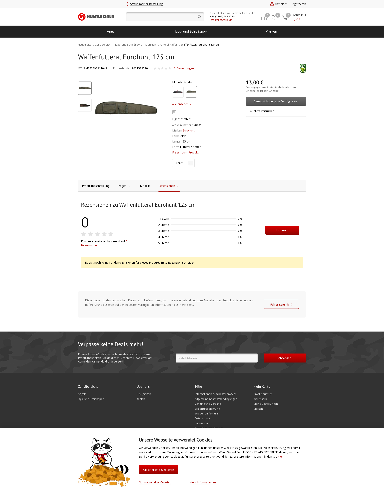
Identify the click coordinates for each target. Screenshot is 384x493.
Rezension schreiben (282, 231)
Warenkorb (260, 399)
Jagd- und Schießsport (191, 31)
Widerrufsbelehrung (207, 408)
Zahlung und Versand (208, 403)
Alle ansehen (180, 104)
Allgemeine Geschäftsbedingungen (216, 399)
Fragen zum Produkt (185, 152)
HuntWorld (96, 16)
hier (280, 456)
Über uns (143, 387)
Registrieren (298, 4)
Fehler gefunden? (281, 304)
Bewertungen (184, 68)
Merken (258, 408)
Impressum (202, 423)
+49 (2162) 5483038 (222, 16)
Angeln (112, 31)
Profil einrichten (263, 394)
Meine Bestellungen (266, 403)
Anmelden (281, 4)
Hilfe (198, 387)
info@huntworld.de (221, 20)
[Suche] (165, 16)
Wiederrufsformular (207, 413)
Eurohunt (189, 130)
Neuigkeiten (144, 394)
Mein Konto (262, 387)
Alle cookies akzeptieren (158, 470)
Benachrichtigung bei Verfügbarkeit (276, 101)
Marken (271, 31)
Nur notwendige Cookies (155, 482)
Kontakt (141, 399)
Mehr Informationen (203, 482)
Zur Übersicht (88, 387)
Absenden (284, 358)
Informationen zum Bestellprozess (216, 394)
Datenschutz (202, 418)
